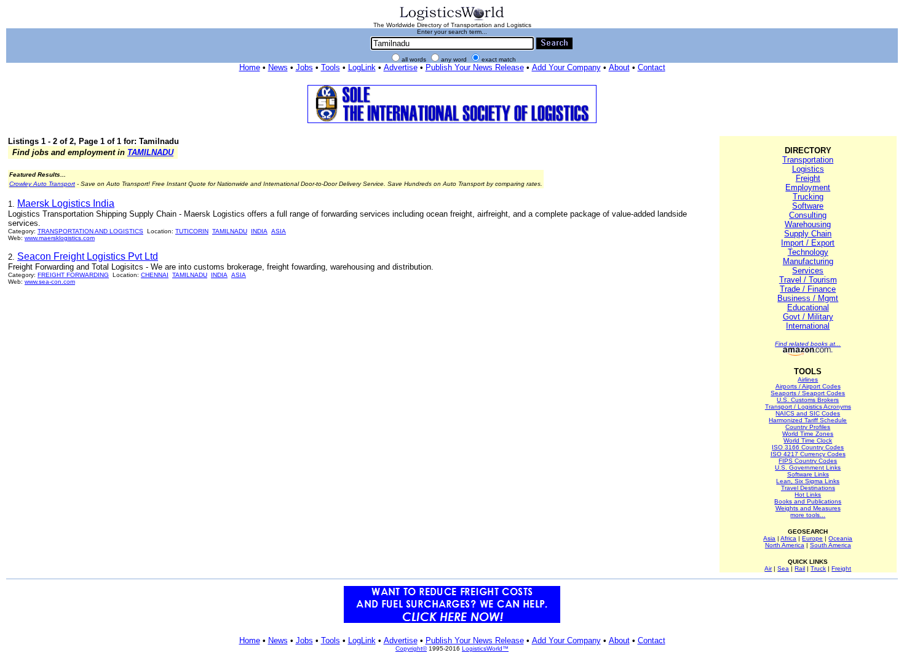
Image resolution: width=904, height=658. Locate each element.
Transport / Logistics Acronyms (808, 406)
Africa (788, 538)
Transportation (807, 159)
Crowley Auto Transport (42, 183)
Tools (330, 67)
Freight (808, 178)
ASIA (278, 231)
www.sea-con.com (50, 281)
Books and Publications (807, 501)
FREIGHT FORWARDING (73, 274)
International (808, 326)
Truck (818, 568)
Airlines (808, 379)
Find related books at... (808, 343)
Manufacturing (808, 261)
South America (830, 545)
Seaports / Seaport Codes (808, 393)
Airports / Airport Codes (808, 386)
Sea (783, 568)
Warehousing (808, 224)
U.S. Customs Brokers (808, 399)
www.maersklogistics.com (60, 238)
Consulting (808, 215)
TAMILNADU (150, 152)
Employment (807, 187)
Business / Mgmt (807, 298)
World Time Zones (807, 433)
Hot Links (808, 494)
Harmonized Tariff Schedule (808, 420)
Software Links (808, 474)
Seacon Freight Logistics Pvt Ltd (87, 256)
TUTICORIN (191, 231)
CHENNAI (155, 274)
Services (807, 270)
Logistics (808, 169)
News (278, 67)
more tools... (807, 515)
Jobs (304, 67)
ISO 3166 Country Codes (808, 447)
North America (784, 545)
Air (768, 568)
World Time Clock (807, 440)
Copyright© (411, 648)
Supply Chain (807, 233)
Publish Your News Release (475, 67)
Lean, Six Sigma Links (807, 481)
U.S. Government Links (808, 467)
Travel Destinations (808, 487)
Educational (808, 307)
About (619, 67)
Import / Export (808, 242)
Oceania (840, 538)
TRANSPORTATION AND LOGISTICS (90, 231)
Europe (812, 538)
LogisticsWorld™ (485, 648)
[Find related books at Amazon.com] (808, 353)
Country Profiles (807, 426)
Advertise (401, 67)
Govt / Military (808, 316)
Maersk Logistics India (65, 203)
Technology (808, 252)
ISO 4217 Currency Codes (808, 454)
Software (807, 206)
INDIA (259, 231)
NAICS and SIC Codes (807, 413)
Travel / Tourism (808, 279)
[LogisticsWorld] (452, 19)
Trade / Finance (808, 289)
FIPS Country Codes (808, 460)
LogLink (362, 67)
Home (249, 67)
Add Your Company (566, 67)
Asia (769, 538)
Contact (651, 67)
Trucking (808, 196)
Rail (800, 568)
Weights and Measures (808, 508)
